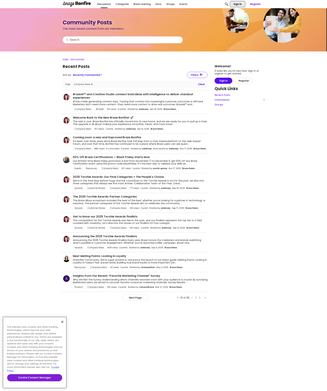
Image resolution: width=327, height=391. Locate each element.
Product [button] (79, 287)
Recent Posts (222, 95)
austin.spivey (160, 168)
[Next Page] (199, 297)
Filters (195, 75)
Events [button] (78, 168)
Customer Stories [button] (96, 188)
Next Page (135, 297)
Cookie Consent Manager (34, 377)
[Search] (226, 4)
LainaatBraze (146, 287)
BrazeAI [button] (100, 109)
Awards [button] (79, 188)
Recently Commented (86, 75)
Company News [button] (83, 109)
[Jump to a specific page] (205, 297)
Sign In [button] (223, 81)
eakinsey (144, 109)
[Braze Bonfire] (77, 4)
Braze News (170, 109)
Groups (219, 104)
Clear (201, 84)
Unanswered (239, 100)
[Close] (62, 322)
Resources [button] (91, 168)
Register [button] (244, 81)
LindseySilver (148, 267)
